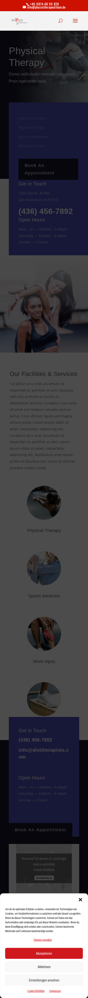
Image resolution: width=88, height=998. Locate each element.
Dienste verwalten (43, 940)
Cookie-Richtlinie (35, 991)
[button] (80, 899)
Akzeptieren (44, 953)
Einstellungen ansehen (44, 980)
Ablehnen (44, 967)
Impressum (55, 991)
